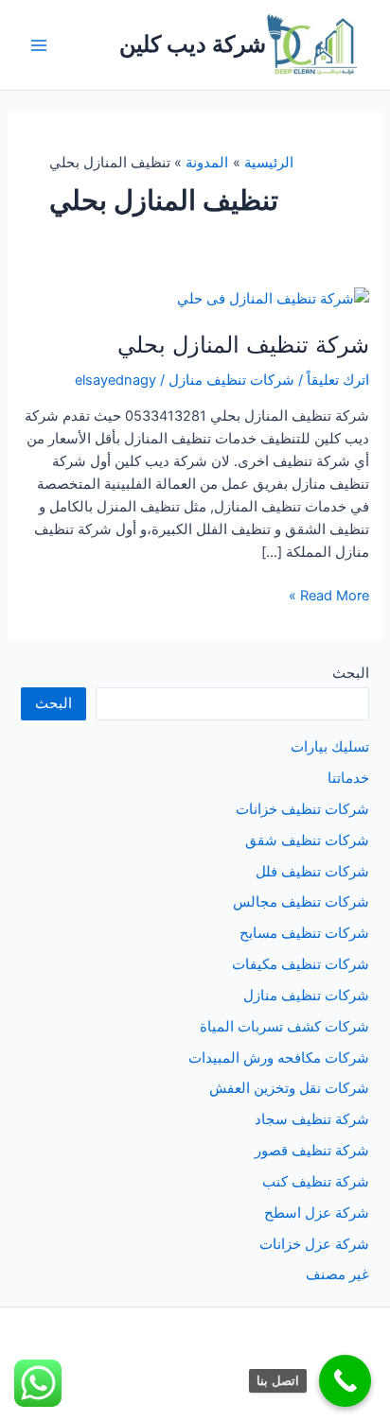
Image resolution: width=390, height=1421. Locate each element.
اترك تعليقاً (338, 380)
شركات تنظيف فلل (312, 871)
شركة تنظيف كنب (315, 1181)
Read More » (329, 596)
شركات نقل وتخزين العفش (289, 1088)
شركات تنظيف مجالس (301, 901)
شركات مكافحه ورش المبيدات (278, 1057)
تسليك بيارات (330, 746)
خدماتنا (348, 778)
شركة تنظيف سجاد (312, 1119)
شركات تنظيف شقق (307, 840)
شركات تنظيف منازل (231, 380)
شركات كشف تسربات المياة (284, 1026)
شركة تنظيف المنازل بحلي (243, 344)
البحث (350, 673)
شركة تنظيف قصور (312, 1150)
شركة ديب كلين (192, 44)
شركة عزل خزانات (314, 1244)
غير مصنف (337, 1274)
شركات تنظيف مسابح (304, 933)
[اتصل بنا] (345, 1381)
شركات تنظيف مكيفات (300, 964)
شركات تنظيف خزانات (302, 809)
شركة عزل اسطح (316, 1213)
